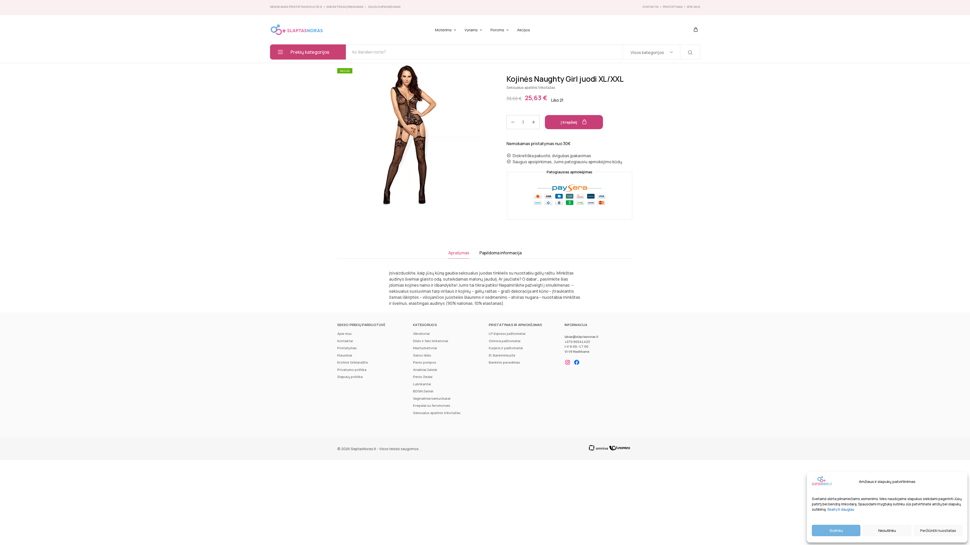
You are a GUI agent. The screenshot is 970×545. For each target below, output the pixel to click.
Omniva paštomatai (504, 341)
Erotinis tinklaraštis (352, 362)
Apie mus (344, 333)
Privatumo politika (352, 369)
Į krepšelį (569, 122)
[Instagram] (568, 362)
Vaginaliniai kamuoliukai (431, 398)
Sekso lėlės (422, 355)
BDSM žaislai (423, 391)
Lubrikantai (422, 384)
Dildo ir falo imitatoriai (430, 341)
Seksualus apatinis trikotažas (530, 87)
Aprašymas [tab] (458, 253)
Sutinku (836, 530)
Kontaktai (651, 7)
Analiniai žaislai (425, 369)
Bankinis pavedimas (504, 362)
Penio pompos (424, 362)
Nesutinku (887, 530)
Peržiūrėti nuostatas (938, 530)
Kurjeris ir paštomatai (506, 348)
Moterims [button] (443, 30)
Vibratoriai (421, 333)
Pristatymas (673, 7)
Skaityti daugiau (840, 509)
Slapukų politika (350, 376)
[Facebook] (577, 362)
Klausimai (344, 355)
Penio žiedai (422, 376)
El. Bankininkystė (502, 355)
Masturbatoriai (425, 348)
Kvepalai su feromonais (431, 405)
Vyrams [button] (471, 30)
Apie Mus (693, 7)
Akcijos (523, 30)
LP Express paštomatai (507, 333)
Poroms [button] (497, 30)
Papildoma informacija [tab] (500, 253)
